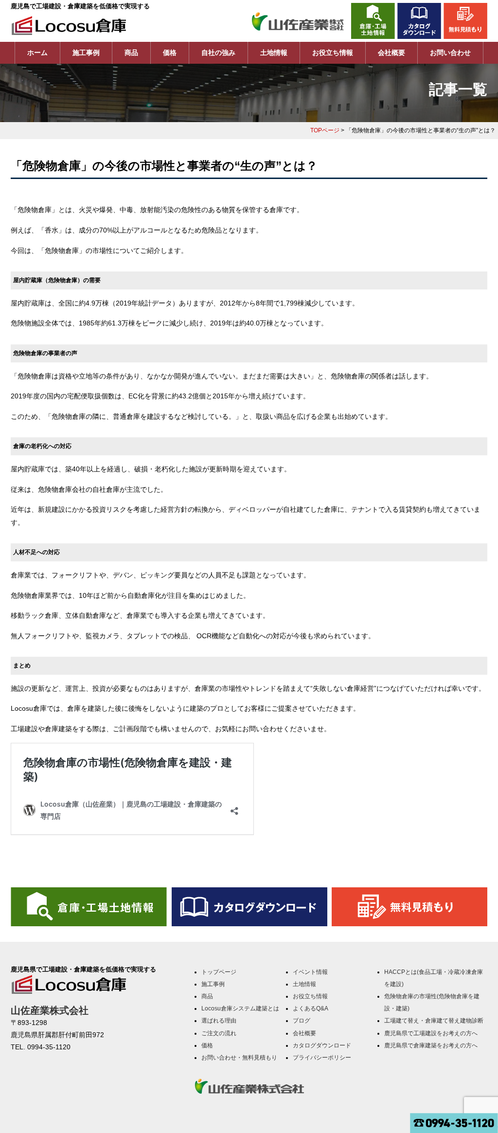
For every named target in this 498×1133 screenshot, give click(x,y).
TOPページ (324, 130)
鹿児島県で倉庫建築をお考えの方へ (431, 1045)
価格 (170, 52)
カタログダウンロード (322, 1045)
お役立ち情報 (332, 52)
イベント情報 (310, 972)
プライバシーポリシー (322, 1057)
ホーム (37, 52)
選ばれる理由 (218, 1020)
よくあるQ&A (310, 1008)
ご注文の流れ (218, 1033)
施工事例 (86, 52)
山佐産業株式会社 (50, 1010)
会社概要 (391, 52)
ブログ (301, 1020)
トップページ (218, 972)
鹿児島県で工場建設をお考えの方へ (431, 1033)
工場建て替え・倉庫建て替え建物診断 (433, 1020)
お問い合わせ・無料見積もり (239, 1057)
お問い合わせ (450, 52)
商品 (131, 52)
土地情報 (273, 52)
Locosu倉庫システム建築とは (240, 1008)
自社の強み (218, 52)
